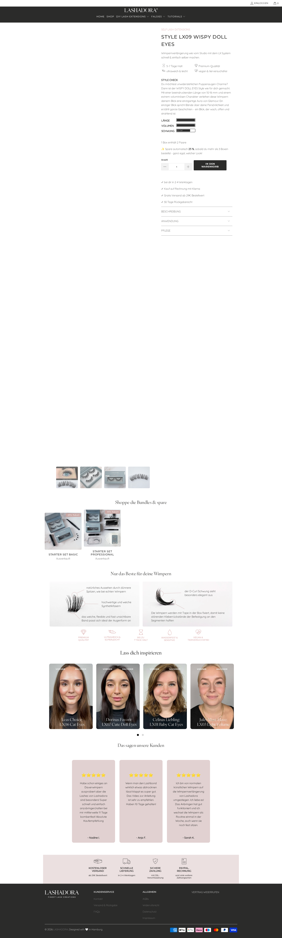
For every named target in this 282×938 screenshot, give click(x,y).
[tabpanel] (71, 696)
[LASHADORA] (141, 10)
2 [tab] (143, 735)
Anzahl (164, 159)
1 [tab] (138, 735)
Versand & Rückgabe (105, 905)
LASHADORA (60, 929)
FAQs (97, 911)
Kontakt (98, 898)
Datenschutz (150, 911)
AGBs (146, 898)
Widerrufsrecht (151, 905)
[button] (132, 17)
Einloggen (261, 3)
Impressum (149, 918)
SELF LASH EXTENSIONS (175, 29)
